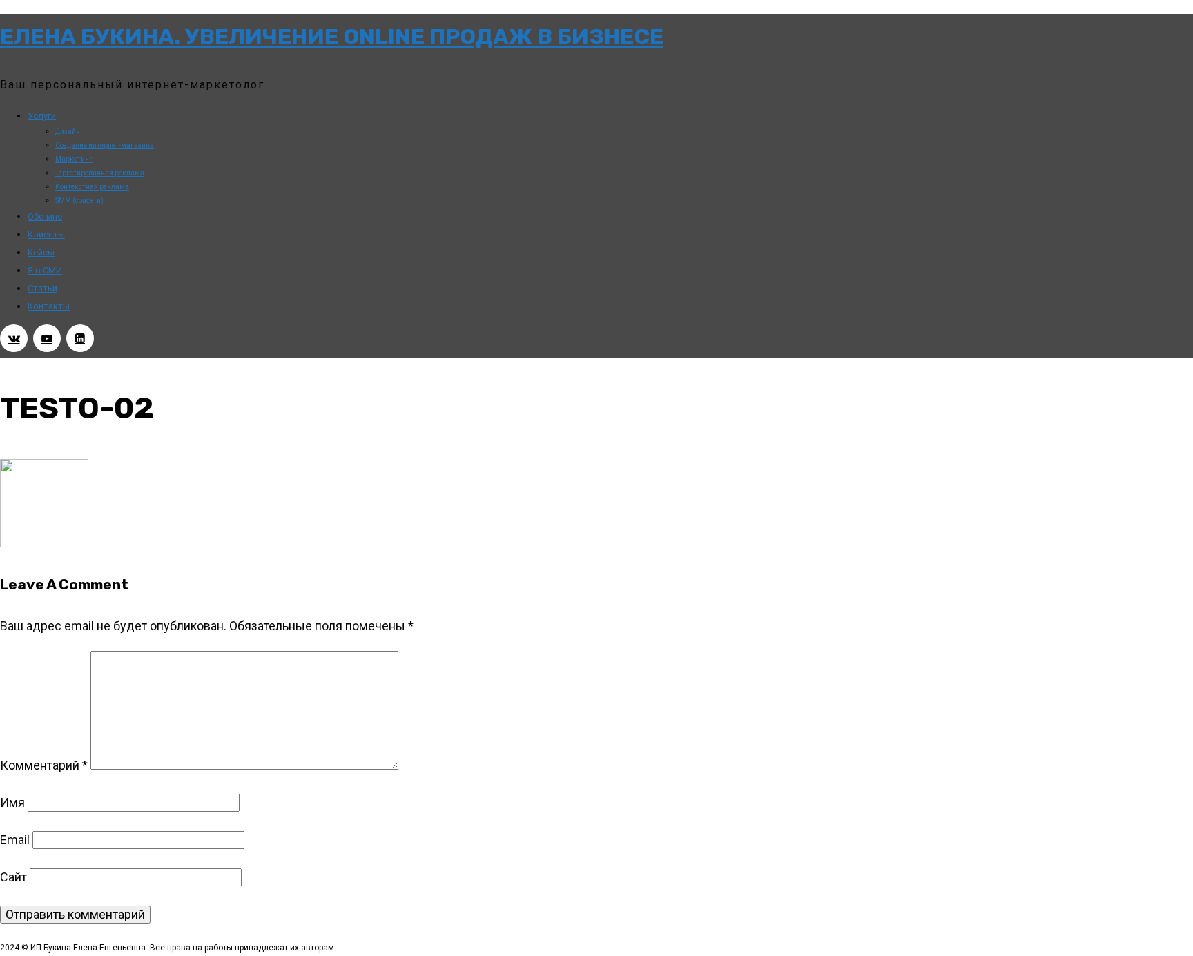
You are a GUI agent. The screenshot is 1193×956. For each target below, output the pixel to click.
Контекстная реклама (92, 187)
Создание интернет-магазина (104, 145)
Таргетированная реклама (99, 173)
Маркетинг (74, 159)
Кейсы (41, 252)
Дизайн (67, 131)
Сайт (13, 877)
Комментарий (44, 765)
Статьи (42, 288)
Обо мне (45, 216)
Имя (12, 802)
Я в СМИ (45, 270)
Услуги (42, 115)
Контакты (49, 306)
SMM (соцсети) (79, 200)
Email (15, 839)
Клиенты (46, 234)
